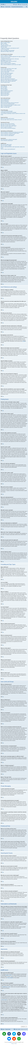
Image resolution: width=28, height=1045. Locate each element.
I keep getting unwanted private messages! (8, 112)
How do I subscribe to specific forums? (8, 134)
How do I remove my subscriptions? (7, 135)
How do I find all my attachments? (7, 140)
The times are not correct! (5, 57)
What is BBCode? (4, 86)
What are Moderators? (5, 100)
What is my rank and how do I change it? (8, 63)
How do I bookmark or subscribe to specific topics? (10, 133)
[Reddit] (14, 1039)
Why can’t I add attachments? (6, 76)
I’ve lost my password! (5, 49)
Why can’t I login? (4, 46)
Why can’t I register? (4, 44)
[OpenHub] (19, 1039)
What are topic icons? (5, 95)
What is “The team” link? (5, 107)
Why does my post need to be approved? (8, 81)
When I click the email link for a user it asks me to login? (11, 64)
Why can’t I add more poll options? (7, 73)
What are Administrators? (5, 99)
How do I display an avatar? (6, 62)
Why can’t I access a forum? (6, 75)
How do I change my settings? (6, 55)
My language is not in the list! (6, 60)
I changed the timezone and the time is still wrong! (10, 58)
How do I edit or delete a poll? (6, 74)
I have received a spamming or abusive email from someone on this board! (13, 114)
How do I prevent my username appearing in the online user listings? (13, 56)
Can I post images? (4, 89)
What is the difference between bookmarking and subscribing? (12, 132)
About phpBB (10, 977)
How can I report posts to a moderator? (8, 78)
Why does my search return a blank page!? (8, 125)
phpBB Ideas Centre (6, 986)
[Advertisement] (14, 23)
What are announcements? (6, 91)
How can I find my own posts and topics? (8, 128)
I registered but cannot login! (6, 45)
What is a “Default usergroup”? (6, 106)
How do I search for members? (6, 127)
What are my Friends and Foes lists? (7, 118)
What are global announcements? (7, 90)
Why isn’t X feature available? (6, 145)
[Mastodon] (24, 1034)
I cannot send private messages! (7, 111)
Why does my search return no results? (8, 124)
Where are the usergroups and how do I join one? (10, 102)
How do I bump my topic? (5, 82)
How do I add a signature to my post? (7, 70)
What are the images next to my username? (9, 61)
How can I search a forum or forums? (7, 123)
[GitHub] (19, 1034)
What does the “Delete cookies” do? (7, 51)
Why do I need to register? (5, 42)
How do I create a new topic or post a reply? (9, 68)
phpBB (23, 341)
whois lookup (4, 999)
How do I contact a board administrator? (8, 149)
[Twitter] (14, 1034)
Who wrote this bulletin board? (6, 144)
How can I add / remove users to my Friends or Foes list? (11, 119)
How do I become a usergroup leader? (8, 103)
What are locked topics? (5, 94)
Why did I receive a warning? (6, 77)
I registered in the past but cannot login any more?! (10, 48)
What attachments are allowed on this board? (9, 139)
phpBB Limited (9, 975)
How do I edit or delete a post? (6, 69)
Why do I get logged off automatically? (7, 50)
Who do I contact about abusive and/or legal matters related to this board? (13, 147)
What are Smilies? (4, 88)
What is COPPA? (4, 43)
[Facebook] (9, 1034)
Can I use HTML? (4, 87)
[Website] (4, 1034)
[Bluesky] (9, 1039)
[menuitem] (3, 4)
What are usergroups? (5, 101)
